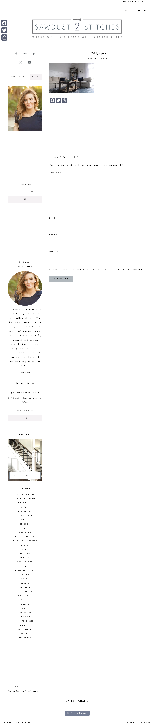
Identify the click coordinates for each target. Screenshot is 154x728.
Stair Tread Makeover (25, 475)
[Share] (4, 37)
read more (25, 373)
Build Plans (25, 503)
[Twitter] (4, 30)
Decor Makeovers (25, 516)
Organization (25, 562)
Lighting (25, 549)
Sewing (25, 583)
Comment (55, 173)
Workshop (25, 638)
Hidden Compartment (25, 541)
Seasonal (25, 575)
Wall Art (25, 625)
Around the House (25, 499)
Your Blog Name (21, 722)
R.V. (25, 566)
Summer (25, 604)
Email (53, 235)
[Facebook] (4, 23)
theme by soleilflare (138, 722)
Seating (25, 579)
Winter (25, 634)
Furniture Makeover (25, 537)
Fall (25, 528)
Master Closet (25, 558)
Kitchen (25, 545)
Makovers (25, 554)
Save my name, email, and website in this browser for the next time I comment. (98, 269)
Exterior (25, 524)
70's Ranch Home (25, 494)
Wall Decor (25, 629)
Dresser (24, 520)
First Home (25, 532)
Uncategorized (25, 621)
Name (53, 218)
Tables (25, 608)
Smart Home (25, 596)
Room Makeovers (25, 570)
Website (53, 251)
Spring (25, 600)
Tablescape (25, 613)
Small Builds (25, 591)
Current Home (25, 511)
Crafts (25, 507)
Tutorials (25, 617)
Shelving (25, 587)
